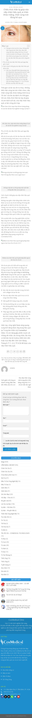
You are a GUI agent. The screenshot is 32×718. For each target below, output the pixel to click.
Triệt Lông (4, 558)
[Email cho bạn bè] (17, 351)
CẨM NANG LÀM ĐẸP (18, 7)
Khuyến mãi (4, 501)
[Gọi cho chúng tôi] (12, 696)
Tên (4, 418)
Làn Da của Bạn (6, 504)
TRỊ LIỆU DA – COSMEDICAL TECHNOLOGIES (15, 533)
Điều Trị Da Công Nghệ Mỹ (9, 481)
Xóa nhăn (4, 568)
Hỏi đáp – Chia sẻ (6, 497)
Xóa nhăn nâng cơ (8, 670)
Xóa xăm (3, 571)
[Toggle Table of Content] (27, 46)
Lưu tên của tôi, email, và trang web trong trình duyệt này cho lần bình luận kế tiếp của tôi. (16, 443)
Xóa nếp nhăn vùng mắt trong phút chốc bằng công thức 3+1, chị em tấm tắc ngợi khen (24, 382)
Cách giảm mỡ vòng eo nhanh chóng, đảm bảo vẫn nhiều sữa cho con (8, 382)
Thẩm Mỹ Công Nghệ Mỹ (9, 514)
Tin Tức (3, 520)
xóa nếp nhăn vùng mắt (21, 361)
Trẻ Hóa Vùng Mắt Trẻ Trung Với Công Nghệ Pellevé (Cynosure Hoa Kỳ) (18, 590)
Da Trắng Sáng (7, 679)
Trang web (6, 433)
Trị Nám (3, 548)
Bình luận (6, 405)
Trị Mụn (3, 539)
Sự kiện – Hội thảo (7, 507)
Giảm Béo (4, 488)
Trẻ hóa (3, 523)
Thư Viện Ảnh (5, 517)
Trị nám (3, 545)
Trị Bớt (3, 530)
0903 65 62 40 (8, 692)
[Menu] (29, 2)
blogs (10, 7)
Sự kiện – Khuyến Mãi (7, 510)
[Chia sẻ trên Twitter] (14, 351)
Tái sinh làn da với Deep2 (14, 595)
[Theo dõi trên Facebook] (2, 696)
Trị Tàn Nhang (5, 555)
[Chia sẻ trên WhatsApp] (7, 351)
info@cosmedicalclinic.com (12, 694)
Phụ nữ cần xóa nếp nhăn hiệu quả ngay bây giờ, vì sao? (15, 63)
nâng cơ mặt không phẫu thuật (20, 359)
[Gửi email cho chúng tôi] (8, 696)
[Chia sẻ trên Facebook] (11, 351)
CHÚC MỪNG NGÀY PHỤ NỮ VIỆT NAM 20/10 (17, 601)
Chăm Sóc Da (5, 468)
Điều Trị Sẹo (5, 484)
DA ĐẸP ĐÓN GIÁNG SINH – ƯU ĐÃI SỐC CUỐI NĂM (17, 584)
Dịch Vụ (3, 478)
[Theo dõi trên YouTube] (18, 696)
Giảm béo (4, 491)
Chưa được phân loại (7, 475)
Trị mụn (3, 542)
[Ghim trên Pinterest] (20, 351)
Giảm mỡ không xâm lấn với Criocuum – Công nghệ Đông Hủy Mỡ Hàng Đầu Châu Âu (18, 607)
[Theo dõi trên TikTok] (5, 696)
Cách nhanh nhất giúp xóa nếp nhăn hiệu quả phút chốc (16, 67)
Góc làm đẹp (5, 494)
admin (25, 22)
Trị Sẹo (3, 552)
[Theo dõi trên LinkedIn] (15, 696)
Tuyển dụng (4, 565)
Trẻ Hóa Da (4, 527)
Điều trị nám (7, 673)
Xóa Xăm (4, 574)
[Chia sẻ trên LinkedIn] (24, 351)
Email (5, 425)
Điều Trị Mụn (7, 676)
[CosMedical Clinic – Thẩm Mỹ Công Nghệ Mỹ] (16, 2)
